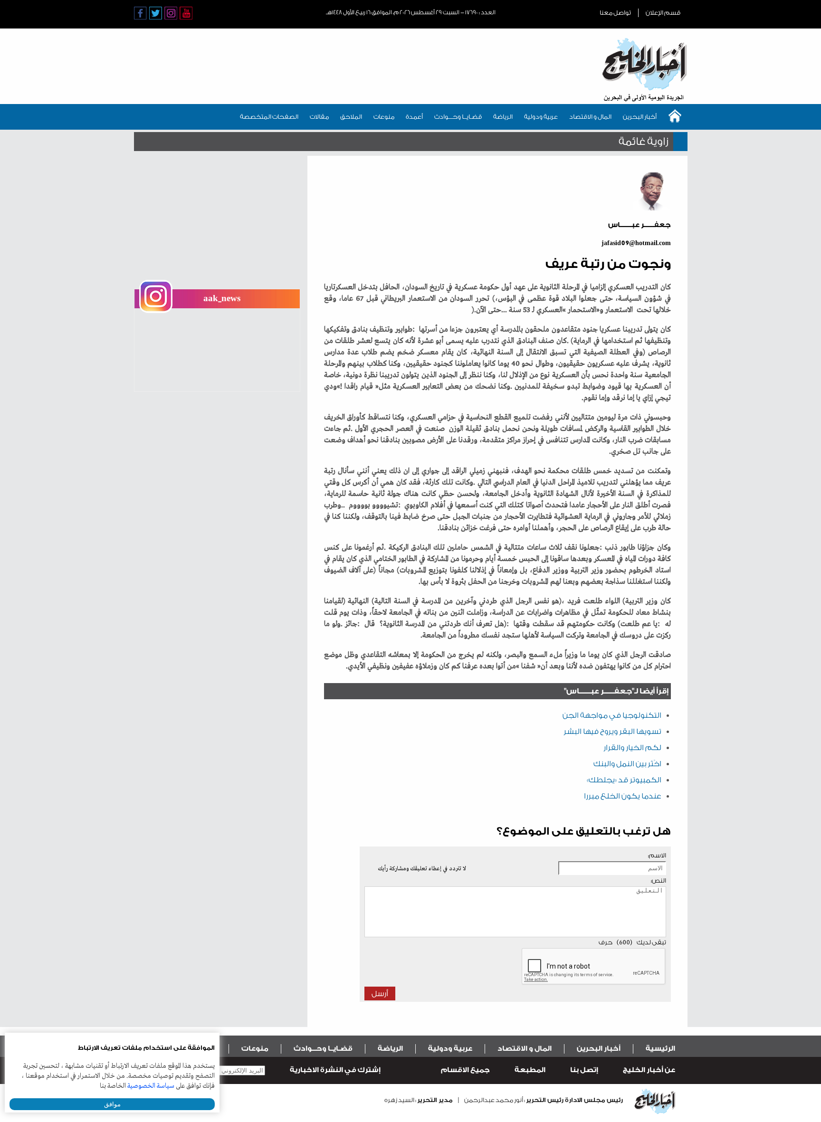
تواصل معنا (615, 12)
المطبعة (530, 1070)
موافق (112, 1104)
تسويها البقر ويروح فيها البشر (612, 731)
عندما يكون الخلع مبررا (622, 796)
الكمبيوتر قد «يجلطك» (624, 780)
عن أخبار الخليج (649, 1070)
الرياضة (503, 116)
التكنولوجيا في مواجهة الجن (612, 715)
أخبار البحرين (640, 116)
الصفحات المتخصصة (269, 116)
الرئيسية (660, 1049)
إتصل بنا (584, 1070)
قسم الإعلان (663, 12)
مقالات (319, 116)
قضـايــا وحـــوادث (458, 116)
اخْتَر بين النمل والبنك (627, 764)
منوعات (383, 116)
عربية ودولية (541, 116)
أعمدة (414, 116)
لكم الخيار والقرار (632, 747)
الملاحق (351, 116)
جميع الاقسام (465, 1070)
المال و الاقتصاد (590, 116)
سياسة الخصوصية (150, 1086)
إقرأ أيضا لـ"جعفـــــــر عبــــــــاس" (616, 691)
